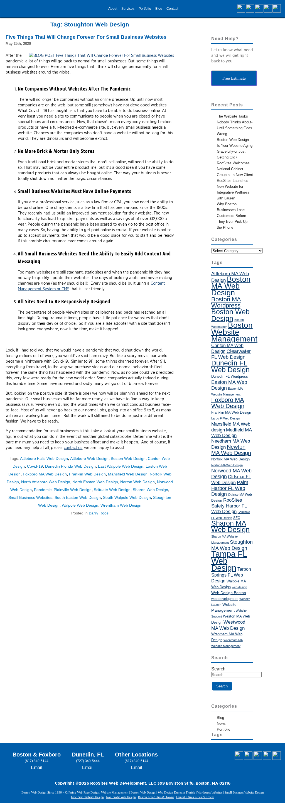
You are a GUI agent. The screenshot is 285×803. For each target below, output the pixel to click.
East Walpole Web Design (120, 466)
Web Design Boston (228, 593)
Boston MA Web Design (230, 286)
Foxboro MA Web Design (45, 474)
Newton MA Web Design (231, 450)
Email (36, 767)
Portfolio (145, 9)
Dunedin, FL (88, 754)
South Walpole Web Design (127, 497)
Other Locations (136, 754)
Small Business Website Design (244, 792)
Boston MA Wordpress (226, 302)
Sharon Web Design (150, 489)
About (112, 9)
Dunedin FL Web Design (230, 366)
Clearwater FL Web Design (231, 354)
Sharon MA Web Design (230, 526)
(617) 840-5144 (36, 761)
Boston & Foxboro (37, 754)
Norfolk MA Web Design (230, 459)
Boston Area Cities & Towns (156, 797)
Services (127, 9)
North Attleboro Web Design (45, 482)
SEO (236, 518)
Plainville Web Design (73, 489)
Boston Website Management (234, 332)
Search (218, 669)
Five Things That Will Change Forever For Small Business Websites (86, 37)
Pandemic (42, 489)
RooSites (232, 500)
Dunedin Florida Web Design (70, 466)
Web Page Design (88, 792)
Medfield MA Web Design (231, 432)
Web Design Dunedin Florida (176, 792)
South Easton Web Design (78, 497)
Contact (172, 9)
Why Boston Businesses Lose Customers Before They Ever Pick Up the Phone (232, 216)
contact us (73, 447)
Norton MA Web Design (227, 465)
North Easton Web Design (95, 482)
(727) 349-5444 (88, 761)
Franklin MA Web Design (231, 412)
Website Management (114, 792)
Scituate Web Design (112, 489)
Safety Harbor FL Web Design (229, 508)
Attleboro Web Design (89, 458)
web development (224, 599)
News (221, 723)
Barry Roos (99, 513)
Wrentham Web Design (120, 505)
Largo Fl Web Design (225, 418)
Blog (158, 9)
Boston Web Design (128, 458)
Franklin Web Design (87, 474)
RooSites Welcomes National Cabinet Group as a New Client (235, 169)
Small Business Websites (30, 497)
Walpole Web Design (80, 505)
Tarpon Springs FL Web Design (231, 575)
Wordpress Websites (209, 792)
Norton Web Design (137, 482)
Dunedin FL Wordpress (229, 376)
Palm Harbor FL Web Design (229, 488)
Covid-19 (35, 466)
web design (239, 587)
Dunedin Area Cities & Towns (195, 797)
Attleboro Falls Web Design (44, 458)
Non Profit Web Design (121, 797)
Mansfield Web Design (128, 474)
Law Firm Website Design (87, 797)
